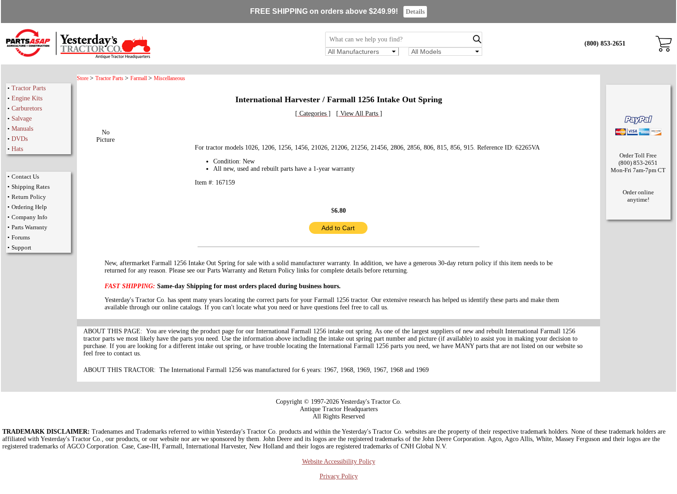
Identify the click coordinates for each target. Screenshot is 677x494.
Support (21, 247)
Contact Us (25, 176)
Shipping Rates (31, 186)
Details (415, 11)
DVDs (20, 138)
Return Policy (29, 196)
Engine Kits (27, 98)
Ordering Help (29, 206)
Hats (17, 148)
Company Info (29, 217)
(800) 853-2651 (604, 43)
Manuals (22, 128)
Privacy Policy (339, 476)
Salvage (22, 118)
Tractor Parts (29, 88)
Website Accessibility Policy (338, 461)
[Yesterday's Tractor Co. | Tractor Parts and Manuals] (77, 57)
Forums (21, 237)
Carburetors (27, 108)
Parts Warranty (29, 227)
